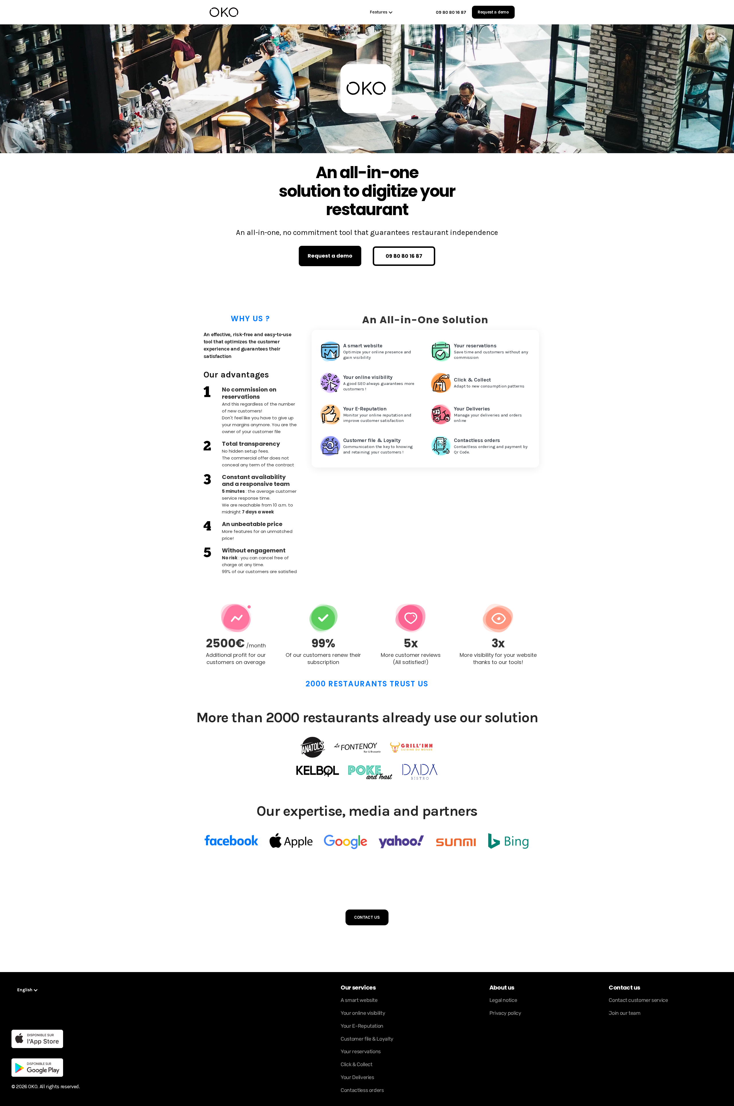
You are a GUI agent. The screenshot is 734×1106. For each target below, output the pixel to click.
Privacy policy (505, 1013)
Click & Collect (356, 1064)
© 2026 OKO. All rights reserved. (45, 1086)
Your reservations (361, 1051)
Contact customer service (638, 1000)
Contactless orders (362, 1090)
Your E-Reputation (362, 1026)
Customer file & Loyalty (367, 1039)
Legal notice (503, 1000)
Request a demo (493, 12)
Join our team (624, 1013)
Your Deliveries (357, 1077)
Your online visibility (363, 1013)
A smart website (359, 1000)
